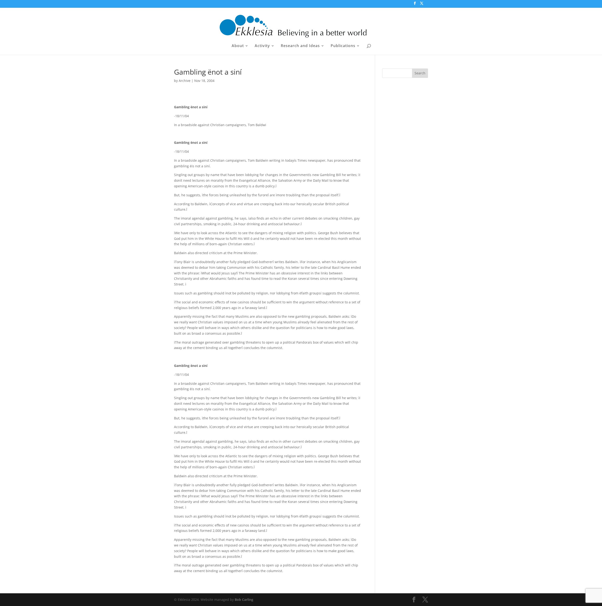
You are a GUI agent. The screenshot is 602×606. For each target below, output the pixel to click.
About (238, 46)
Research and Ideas (300, 46)
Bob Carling (244, 599)
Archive (184, 80)
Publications (343, 46)
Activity (262, 46)
